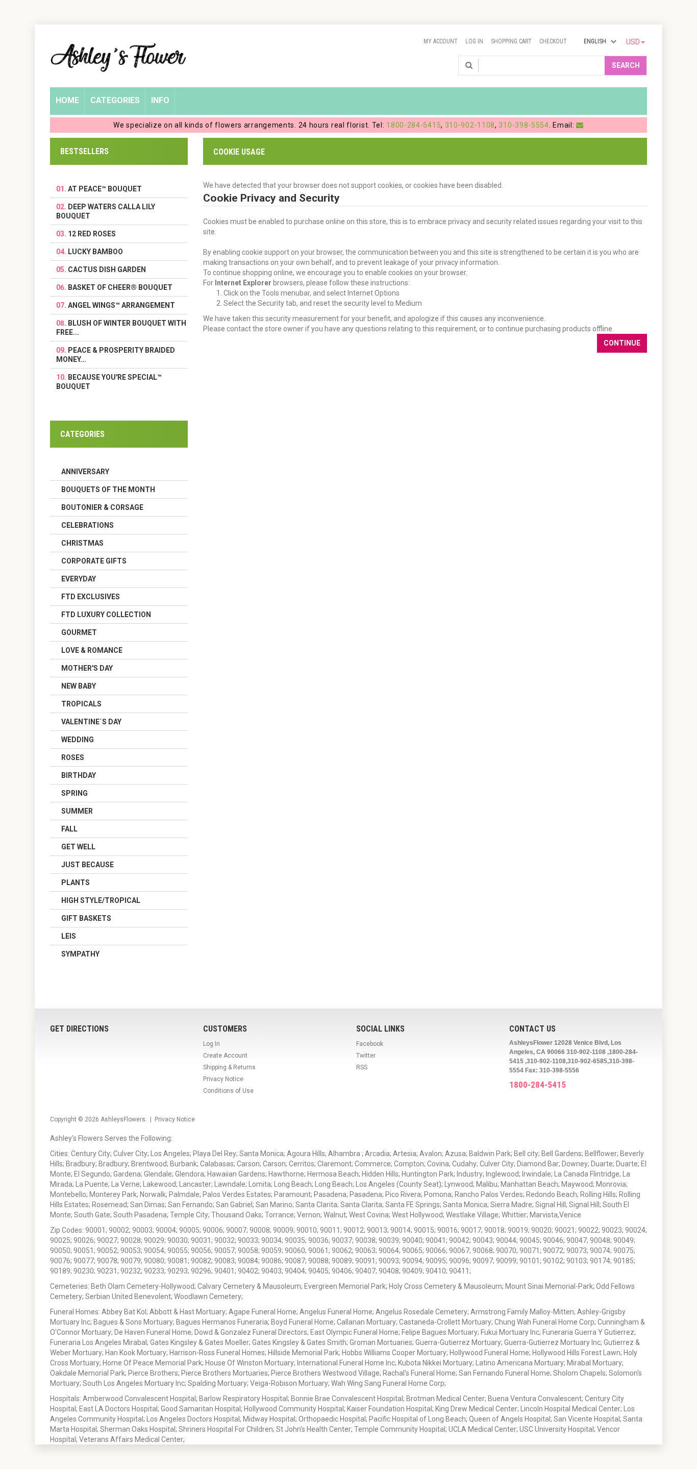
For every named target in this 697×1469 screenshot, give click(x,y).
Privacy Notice (223, 1079)
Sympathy (80, 954)
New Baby (78, 686)
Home (67, 100)
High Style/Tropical (100, 900)
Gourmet (79, 632)
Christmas (82, 543)
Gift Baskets (86, 918)
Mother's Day (87, 668)
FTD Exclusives (90, 597)
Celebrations (87, 525)
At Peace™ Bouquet (105, 189)
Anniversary (85, 472)
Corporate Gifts (94, 561)
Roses (72, 757)
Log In (474, 41)
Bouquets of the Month (108, 489)
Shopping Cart (511, 41)
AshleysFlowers (123, 1119)
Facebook (369, 1043)
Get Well (78, 847)
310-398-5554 (524, 125)
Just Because (87, 865)
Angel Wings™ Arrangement (121, 305)
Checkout (553, 41)
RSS (361, 1067)
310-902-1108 (470, 125)
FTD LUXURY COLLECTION (106, 614)
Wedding (77, 740)
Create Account (225, 1055)
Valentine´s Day (91, 722)
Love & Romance (91, 650)
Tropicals (81, 704)
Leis (68, 936)
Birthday (78, 775)
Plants (75, 882)
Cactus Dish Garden (107, 269)
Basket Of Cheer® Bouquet (120, 287)
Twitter (366, 1055)
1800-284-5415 (413, 125)
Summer (77, 811)
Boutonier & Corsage (102, 507)
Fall (69, 829)
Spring (74, 793)
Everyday (78, 579)
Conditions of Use (228, 1090)
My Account (441, 41)
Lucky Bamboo (95, 252)
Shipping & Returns (229, 1067)
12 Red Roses (92, 234)
